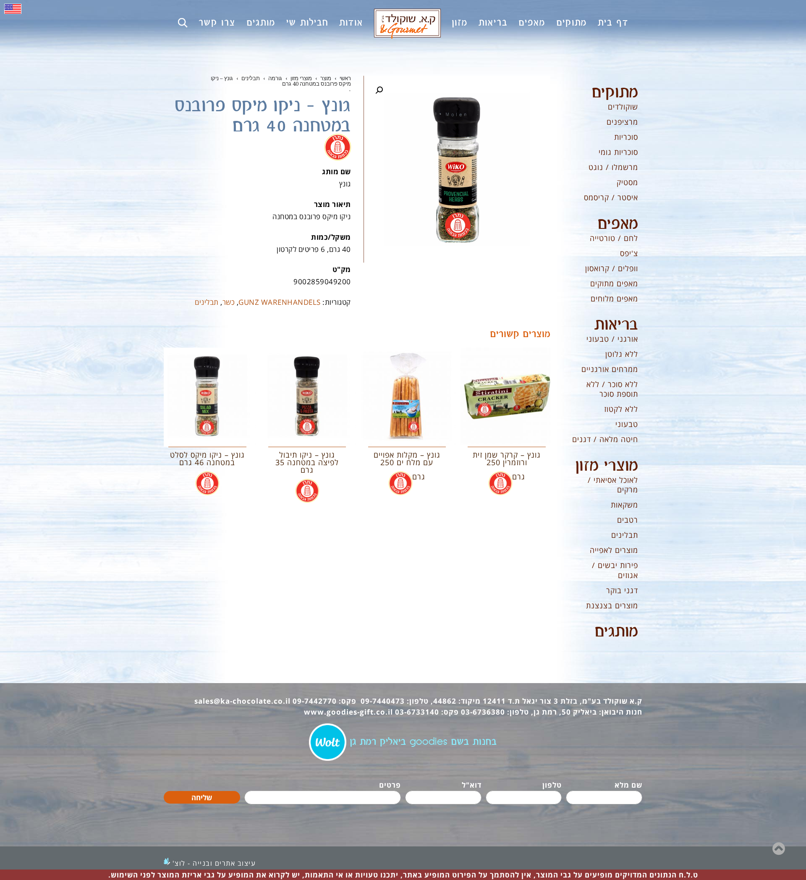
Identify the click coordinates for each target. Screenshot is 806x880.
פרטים (390, 784)
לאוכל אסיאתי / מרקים (613, 485)
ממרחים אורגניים (609, 369)
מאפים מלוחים (614, 298)
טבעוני (626, 424)
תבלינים (207, 302)
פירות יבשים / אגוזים (615, 570)
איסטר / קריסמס (611, 197)
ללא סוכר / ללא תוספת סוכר (612, 389)
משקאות (624, 505)
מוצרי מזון (606, 466)
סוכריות (626, 137)
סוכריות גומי (618, 152)
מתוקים (614, 93)
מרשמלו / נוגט (613, 167)
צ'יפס (629, 253)
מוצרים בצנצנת (612, 605)
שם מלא (628, 784)
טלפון (552, 784)
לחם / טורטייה (614, 238)
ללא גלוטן (621, 354)
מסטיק (627, 182)
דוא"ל (472, 784)
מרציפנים (622, 122)
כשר (228, 302)
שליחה (201, 797)
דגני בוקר (622, 590)
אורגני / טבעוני (612, 339)
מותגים (616, 632)
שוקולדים (623, 107)
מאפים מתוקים (614, 283)
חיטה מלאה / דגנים (605, 439)
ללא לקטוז (621, 409)
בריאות (616, 325)
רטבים (627, 520)
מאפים (617, 224)
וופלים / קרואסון (611, 268)
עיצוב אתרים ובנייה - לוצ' (214, 863)
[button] (379, 90)
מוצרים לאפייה (614, 550)
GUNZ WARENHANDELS (279, 302)
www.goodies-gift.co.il (348, 712)
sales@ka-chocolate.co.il (242, 701)
